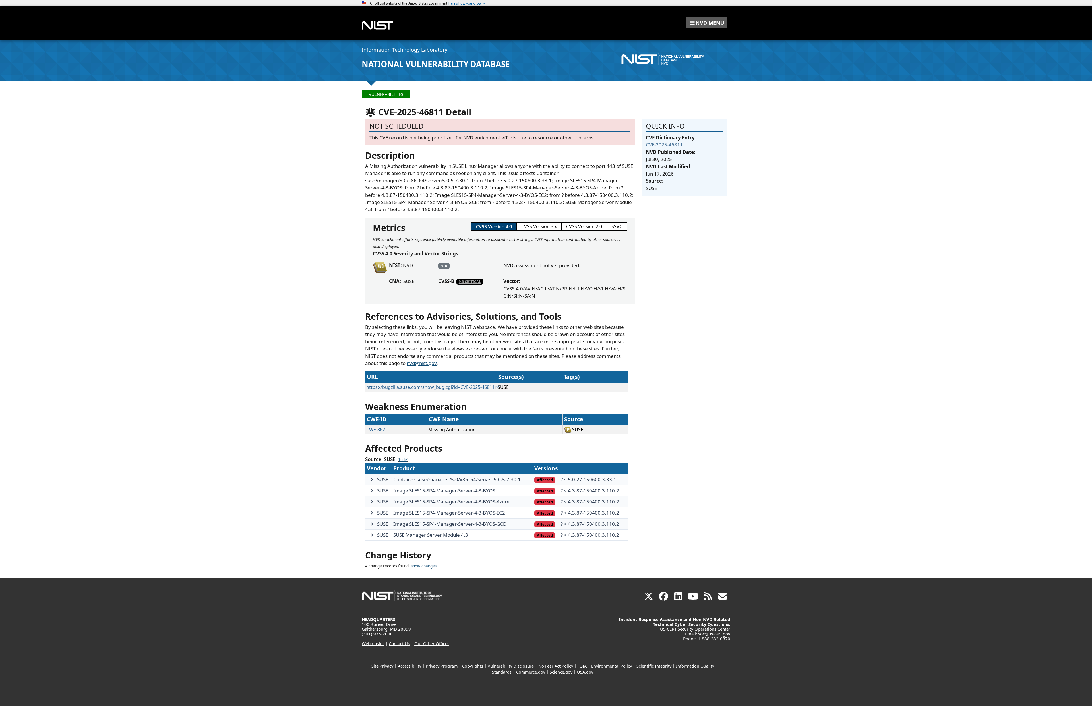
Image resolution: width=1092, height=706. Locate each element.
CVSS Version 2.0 (584, 226)
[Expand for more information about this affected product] (371, 480)
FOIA (582, 666)
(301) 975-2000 (377, 634)
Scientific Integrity (653, 666)
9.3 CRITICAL (470, 281)
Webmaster (373, 643)
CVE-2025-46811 (664, 144)
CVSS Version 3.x (539, 226)
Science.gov (561, 672)
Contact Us (399, 643)
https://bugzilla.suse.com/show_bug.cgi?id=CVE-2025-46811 (430, 387)
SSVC (616, 226)
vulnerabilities (386, 94)
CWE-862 (375, 429)
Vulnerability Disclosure (511, 666)
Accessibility (409, 666)
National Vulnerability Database (436, 64)
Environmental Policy (611, 666)
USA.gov (585, 672)
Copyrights (472, 666)
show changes (424, 566)
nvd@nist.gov (422, 363)
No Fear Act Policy (555, 666)
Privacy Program (442, 666)
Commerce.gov (530, 672)
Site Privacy (382, 666)
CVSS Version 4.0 (494, 226)
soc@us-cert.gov (714, 634)
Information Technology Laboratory (404, 49)
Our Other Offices (431, 643)
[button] (706, 22)
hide (403, 459)
